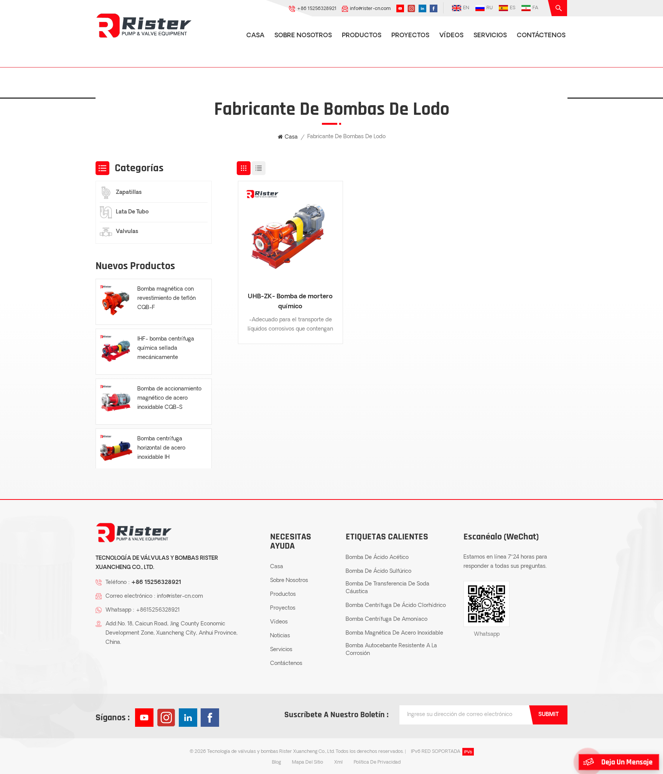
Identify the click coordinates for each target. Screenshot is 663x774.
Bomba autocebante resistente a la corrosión (391, 650)
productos (361, 36)
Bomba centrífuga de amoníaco (386, 619)
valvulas (127, 232)
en (466, 8)
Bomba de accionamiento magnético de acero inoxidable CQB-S (169, 398)
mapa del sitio (307, 762)
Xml (338, 762)
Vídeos (451, 36)
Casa (255, 36)
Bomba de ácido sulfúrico (378, 571)
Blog (276, 762)
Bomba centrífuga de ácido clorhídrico (396, 606)
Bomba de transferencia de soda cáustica (387, 588)
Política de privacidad (377, 762)
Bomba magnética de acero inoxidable (394, 633)
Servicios (490, 36)
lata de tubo (132, 212)
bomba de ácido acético (377, 558)
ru (490, 8)
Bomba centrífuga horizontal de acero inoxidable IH (161, 448)
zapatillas (129, 192)
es (512, 8)
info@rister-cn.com (370, 9)
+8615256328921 (158, 610)
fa (535, 8)
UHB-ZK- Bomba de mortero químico (290, 302)
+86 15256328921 (316, 9)
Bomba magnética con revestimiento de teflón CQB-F (166, 298)
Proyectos (410, 36)
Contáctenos (541, 36)
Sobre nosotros (303, 36)
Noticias (280, 636)
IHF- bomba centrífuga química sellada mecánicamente (165, 348)
